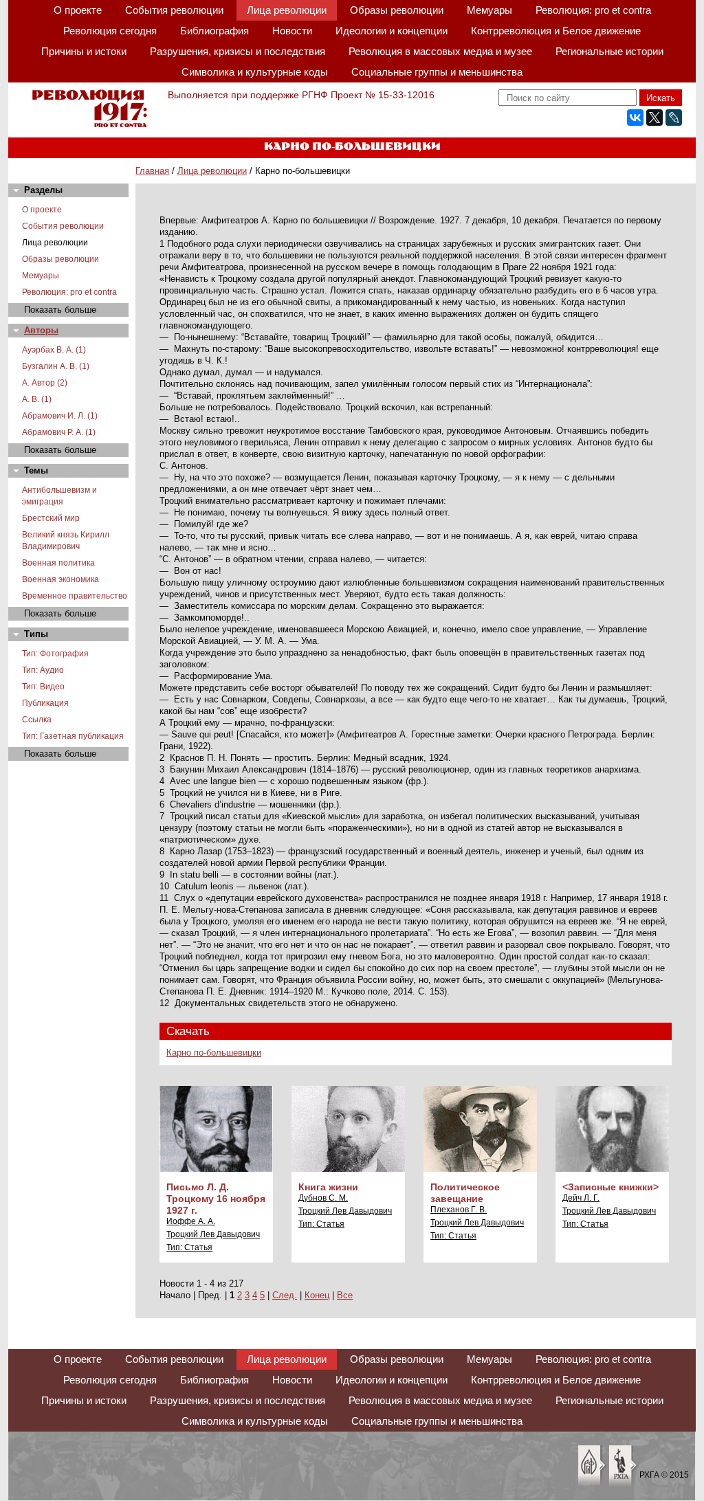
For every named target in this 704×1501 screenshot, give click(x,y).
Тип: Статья (189, 1247)
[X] (654, 117)
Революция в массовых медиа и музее (440, 51)
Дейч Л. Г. (581, 1198)
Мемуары (489, 10)
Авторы (41, 330)
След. (284, 1295)
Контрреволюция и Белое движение (556, 30)
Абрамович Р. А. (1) (59, 432)
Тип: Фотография (55, 653)
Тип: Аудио (43, 670)
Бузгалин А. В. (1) (55, 366)
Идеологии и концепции (392, 30)
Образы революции (396, 10)
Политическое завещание (465, 1192)
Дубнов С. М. (323, 1198)
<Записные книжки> (610, 1186)
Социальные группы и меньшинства (436, 72)
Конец (317, 1295)
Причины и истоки (83, 51)
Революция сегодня (110, 30)
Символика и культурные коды (255, 72)
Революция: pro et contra (593, 10)
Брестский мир (51, 518)
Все (345, 1295)
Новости (292, 30)
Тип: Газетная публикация (73, 736)
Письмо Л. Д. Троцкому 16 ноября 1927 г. (215, 1198)
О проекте (78, 10)
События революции (174, 10)
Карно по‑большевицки (213, 1052)
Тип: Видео (43, 686)
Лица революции (287, 10)
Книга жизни (328, 1186)
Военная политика (58, 563)
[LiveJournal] (674, 117)
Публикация (45, 703)
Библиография (214, 30)
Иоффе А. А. (190, 1221)
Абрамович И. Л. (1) (60, 416)
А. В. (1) (37, 399)
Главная (152, 171)
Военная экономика (60, 579)
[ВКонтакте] (635, 117)
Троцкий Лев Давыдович (213, 1234)
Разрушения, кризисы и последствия (237, 51)
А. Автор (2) (44, 383)
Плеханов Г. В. (458, 1209)
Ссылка (37, 719)
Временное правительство (74, 596)
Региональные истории (609, 51)
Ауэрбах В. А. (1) (54, 350)
